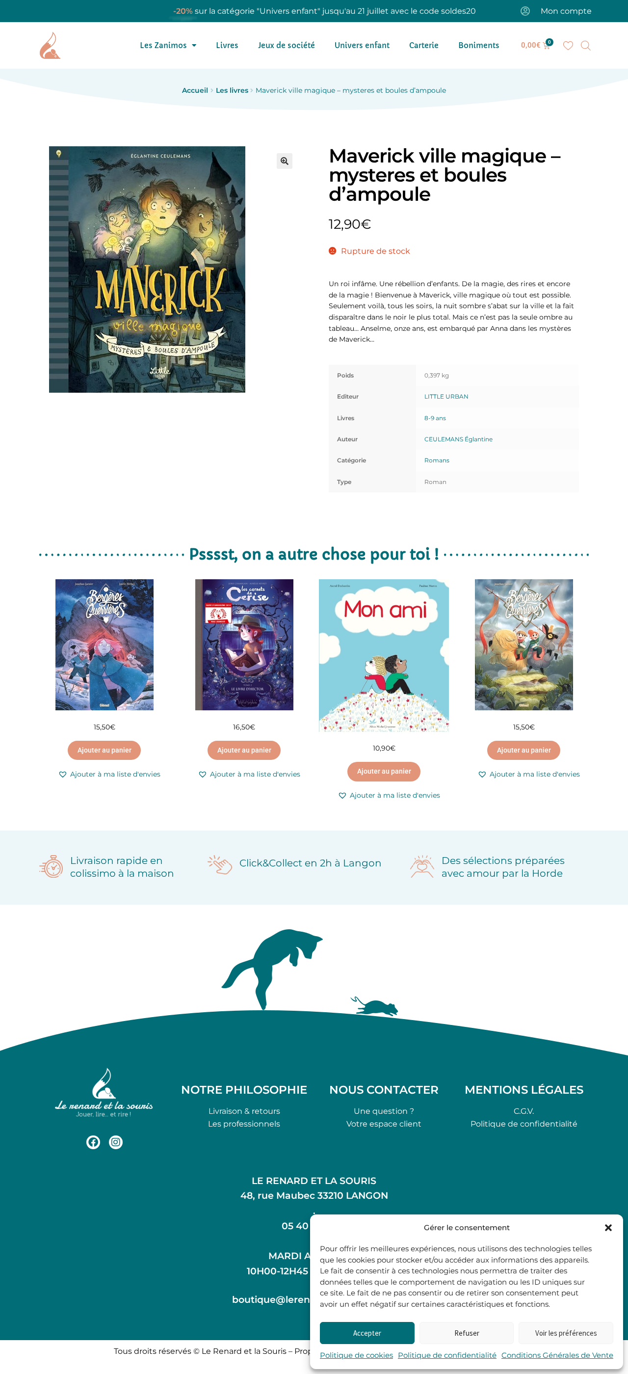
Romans (436, 460)
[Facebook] (93, 1142)
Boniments (478, 45)
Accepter (367, 1333)
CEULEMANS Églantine (458, 439)
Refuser (466, 1333)
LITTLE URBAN (446, 396)
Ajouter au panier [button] (104, 750)
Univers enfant (362, 45)
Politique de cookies (356, 1355)
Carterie (424, 45)
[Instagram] (116, 1142)
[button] (608, 1228)
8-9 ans (435, 418)
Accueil (195, 90)
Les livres (232, 90)
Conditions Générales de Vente (557, 1355)
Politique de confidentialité (447, 1355)
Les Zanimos (163, 45)
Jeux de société (286, 45)
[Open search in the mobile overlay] (586, 46)
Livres (227, 45)
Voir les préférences (566, 1333)
